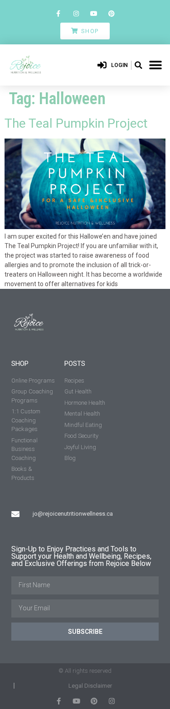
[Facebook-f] (58, 13)
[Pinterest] (112, 13)
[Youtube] (94, 13)
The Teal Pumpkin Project (76, 123)
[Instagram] (76, 13)
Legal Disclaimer (90, 685)
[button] (138, 65)
